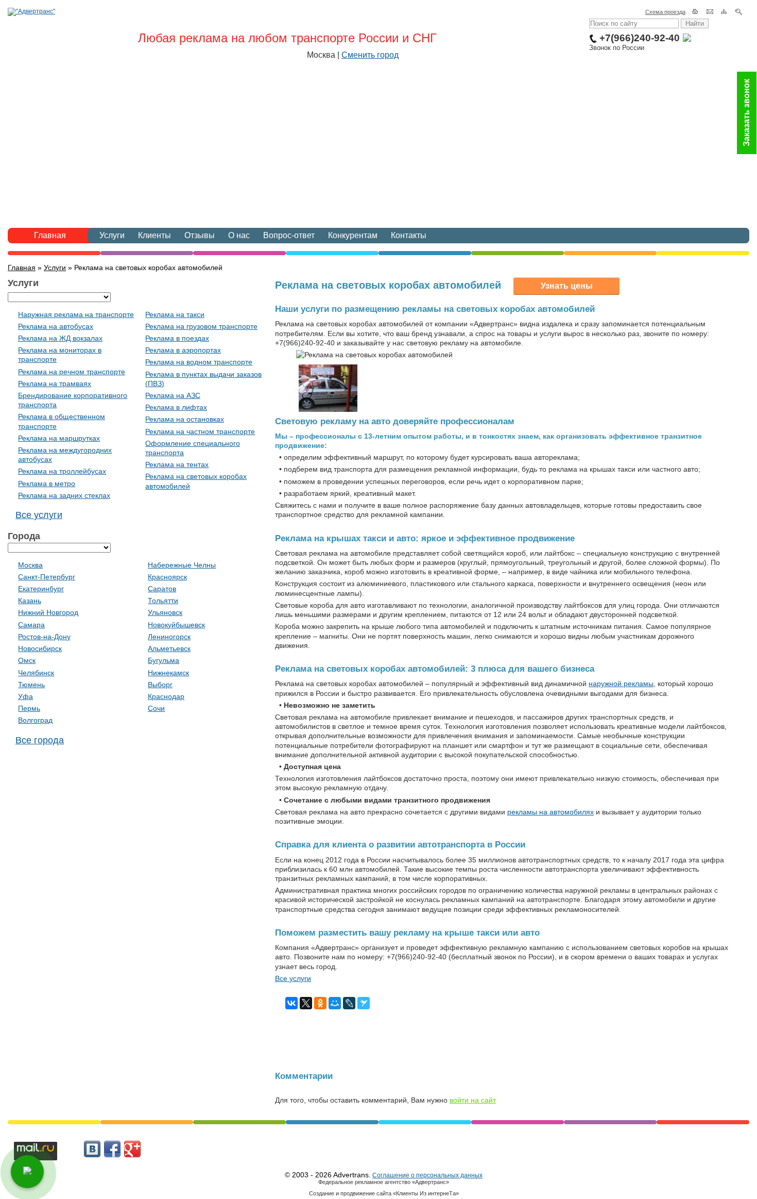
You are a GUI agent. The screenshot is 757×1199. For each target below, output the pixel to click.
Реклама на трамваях (54, 383)
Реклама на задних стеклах (64, 495)
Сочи (156, 708)
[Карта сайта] (724, 12)
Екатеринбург (41, 589)
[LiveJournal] (349, 1003)
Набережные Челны (182, 565)
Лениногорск (169, 636)
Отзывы (199, 235)
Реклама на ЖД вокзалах (60, 338)
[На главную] (696, 12)
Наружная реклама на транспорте (76, 314)
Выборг (160, 684)
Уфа (25, 696)
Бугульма (163, 660)
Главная (50, 235)
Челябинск (36, 673)
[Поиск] (739, 12)
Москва (30, 565)
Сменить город (370, 55)
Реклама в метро (46, 483)
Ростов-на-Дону (44, 636)
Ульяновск (165, 612)
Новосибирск (40, 648)
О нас (239, 235)
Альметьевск (169, 648)
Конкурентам (352, 235)
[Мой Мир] (335, 1003)
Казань (29, 600)
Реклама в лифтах (176, 407)
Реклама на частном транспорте (200, 431)
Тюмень (31, 684)
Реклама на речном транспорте (71, 372)
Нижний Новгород (48, 612)
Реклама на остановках (184, 419)
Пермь (29, 708)
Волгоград (35, 720)
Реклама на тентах (177, 464)
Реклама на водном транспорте (198, 362)
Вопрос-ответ (289, 235)
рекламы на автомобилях (550, 812)
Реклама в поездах (177, 338)
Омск (27, 660)
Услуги (112, 235)
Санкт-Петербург (46, 577)
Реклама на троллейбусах (62, 471)
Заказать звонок (746, 113)
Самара (31, 625)
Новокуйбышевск (176, 625)
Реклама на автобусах (55, 326)
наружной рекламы (621, 683)
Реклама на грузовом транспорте (201, 326)
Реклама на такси (174, 314)
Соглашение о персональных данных (427, 1175)
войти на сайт (473, 1100)
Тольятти (163, 600)
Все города (39, 740)
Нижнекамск (168, 673)
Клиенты (154, 235)
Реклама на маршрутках (59, 438)
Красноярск (167, 577)
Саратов (162, 589)
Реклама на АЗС (172, 395)
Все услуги (293, 978)
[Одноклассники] (320, 1003)
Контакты (408, 235)
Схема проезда (665, 12)
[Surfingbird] (363, 1003)
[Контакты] (710, 12)
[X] (306, 1003)
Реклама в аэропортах (183, 350)
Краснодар (166, 696)
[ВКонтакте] (291, 1003)
